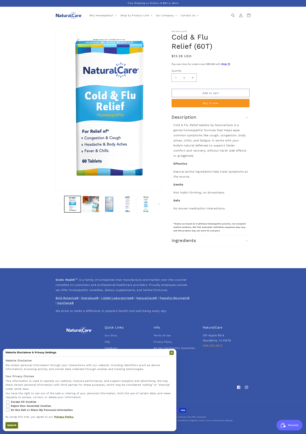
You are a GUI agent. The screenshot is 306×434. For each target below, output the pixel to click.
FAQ (107, 341)
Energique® (89, 298)
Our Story (111, 335)
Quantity (177, 70)
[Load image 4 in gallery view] (127, 204)
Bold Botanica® (67, 298)
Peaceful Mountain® (174, 298)
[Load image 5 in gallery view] (146, 204)
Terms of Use (162, 335)
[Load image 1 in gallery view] (72, 204)
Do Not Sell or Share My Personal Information (42, 410)
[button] (102, 15)
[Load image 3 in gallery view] (109, 204)
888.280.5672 (212, 345)
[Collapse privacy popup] (171, 353)
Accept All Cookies (23, 401)
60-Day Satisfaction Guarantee (174, 348)
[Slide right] (159, 204)
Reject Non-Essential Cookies (31, 405)
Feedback (111, 348)
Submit (11, 425)
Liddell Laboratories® (117, 298)
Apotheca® (65, 303)
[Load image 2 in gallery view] (91, 204)
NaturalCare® (146, 298)
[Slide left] (59, 204)
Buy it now (210, 103)
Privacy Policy (163, 341)
